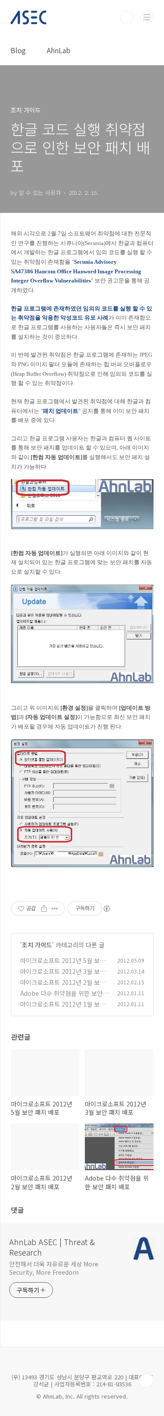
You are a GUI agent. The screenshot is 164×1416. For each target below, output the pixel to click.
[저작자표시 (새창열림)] (106, 908)
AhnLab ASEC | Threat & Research (52, 1246)
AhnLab (58, 50)
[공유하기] (43, 908)
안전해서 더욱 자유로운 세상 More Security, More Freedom (53, 1267)
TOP (147, 1381)
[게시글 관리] (54, 908)
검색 (127, 17)
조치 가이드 (37, 944)
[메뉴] (147, 17)
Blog (18, 50)
